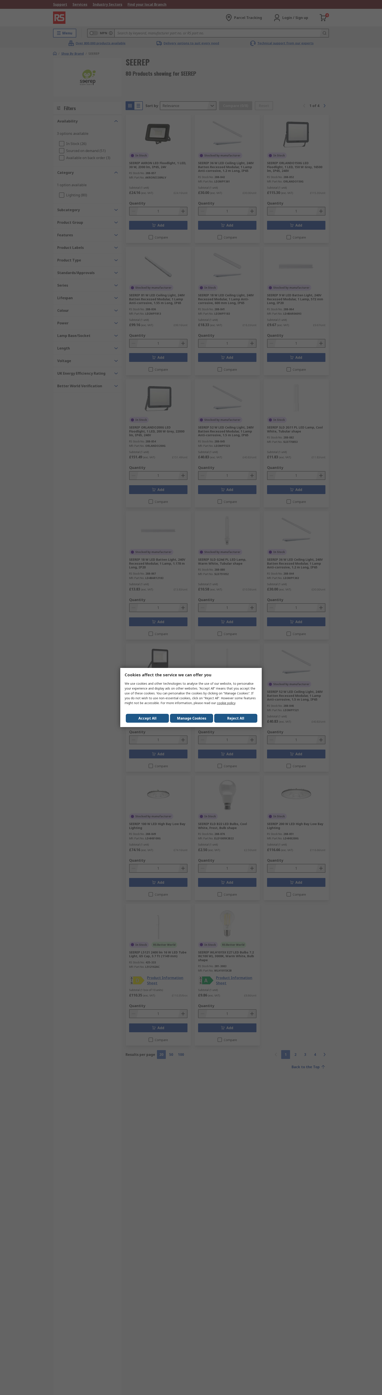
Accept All (147, 718)
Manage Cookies (191, 718)
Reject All (235, 718)
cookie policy (226, 703)
